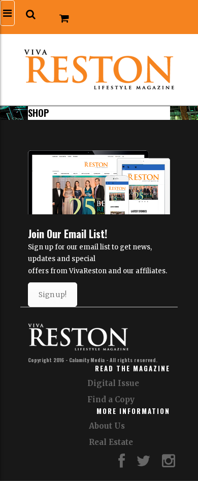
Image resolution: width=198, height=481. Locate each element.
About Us (107, 426)
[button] (31, 14)
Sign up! (53, 294)
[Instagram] (168, 463)
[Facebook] (121, 463)
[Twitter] (144, 463)
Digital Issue (113, 383)
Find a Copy (111, 399)
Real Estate (111, 442)
